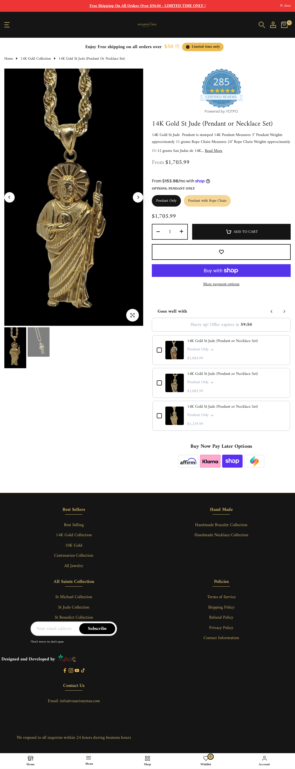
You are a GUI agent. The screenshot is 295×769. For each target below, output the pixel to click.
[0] (284, 25)
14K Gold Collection (35, 58)
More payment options (221, 284)
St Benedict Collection (74, 617)
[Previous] (9, 197)
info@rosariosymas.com (80, 701)
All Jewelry (73, 566)
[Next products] (284, 311)
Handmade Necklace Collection (221, 535)
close (11, 6)
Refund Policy (221, 617)
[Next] (138, 197)
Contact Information (221, 638)
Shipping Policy (221, 607)
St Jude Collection (73, 607)
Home (8, 58)
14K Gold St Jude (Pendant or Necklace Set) (222, 341)
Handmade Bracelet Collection (221, 525)
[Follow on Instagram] (71, 671)
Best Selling (74, 525)
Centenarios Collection (73, 556)
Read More (213, 151)
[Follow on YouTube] (77, 671)
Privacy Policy (221, 628)
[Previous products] (271, 311)
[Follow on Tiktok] (83, 671)
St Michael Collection (73, 597)
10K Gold (73, 545)
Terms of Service (221, 597)
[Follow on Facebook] (65, 671)
